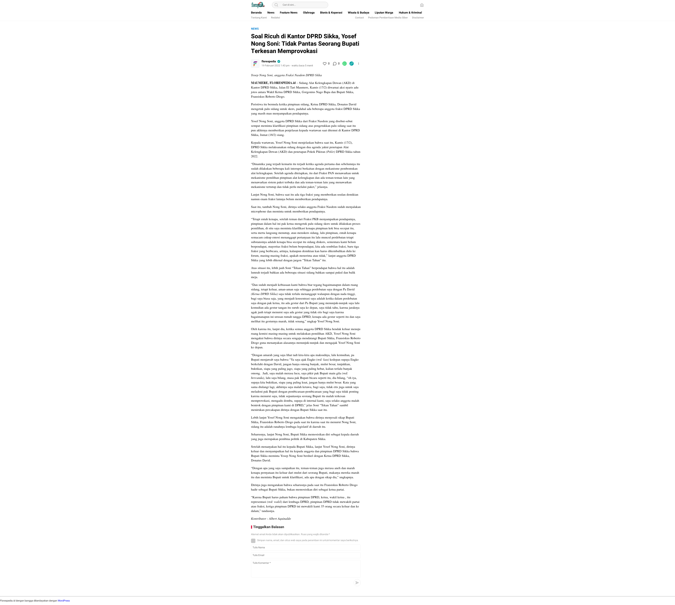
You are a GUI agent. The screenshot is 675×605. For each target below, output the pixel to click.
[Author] (255, 64)
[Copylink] (351, 63)
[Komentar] (334, 63)
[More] (358, 63)
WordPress (64, 601)
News (255, 29)
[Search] (276, 5)
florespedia (269, 61)
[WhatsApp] (344, 63)
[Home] (422, 5)
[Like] (324, 63)
